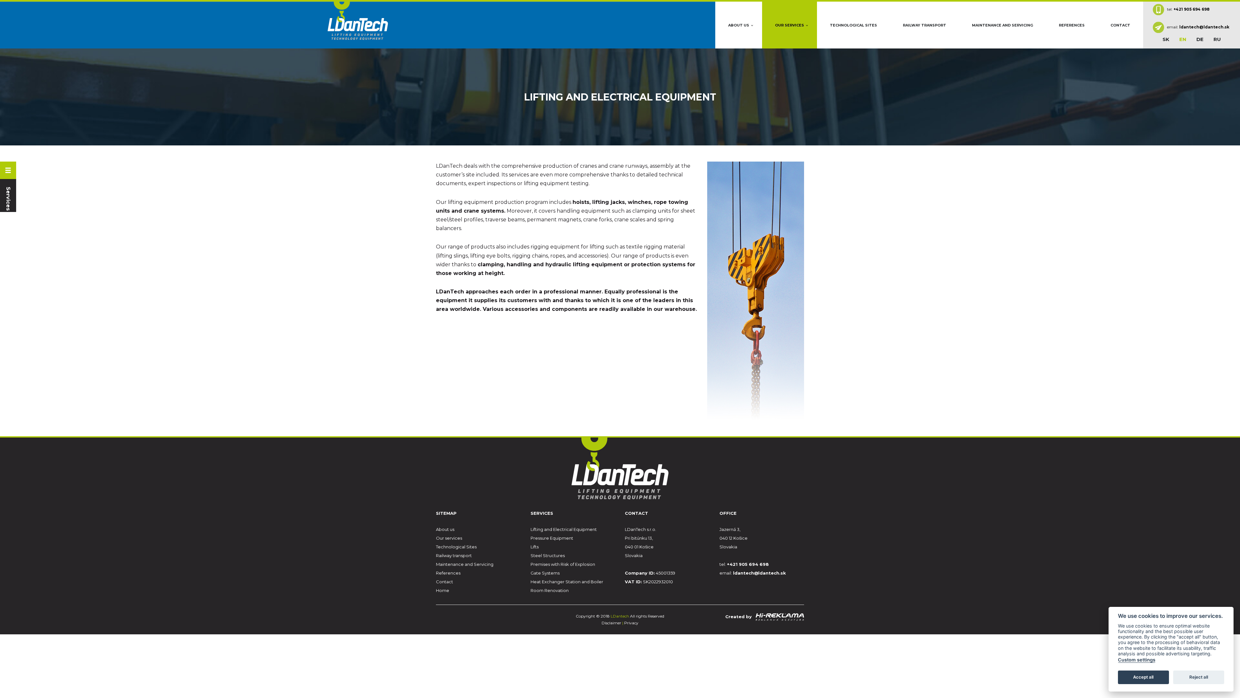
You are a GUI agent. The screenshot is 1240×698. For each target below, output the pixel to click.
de (1200, 39)
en (1182, 39)
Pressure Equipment (552, 538)
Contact (1120, 25)
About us (738, 25)
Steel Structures (548, 555)
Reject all (1198, 677)
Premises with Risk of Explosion (563, 564)
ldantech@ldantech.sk (1204, 27)
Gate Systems (545, 573)
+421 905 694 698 (1191, 8)
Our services (789, 25)
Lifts (535, 546)
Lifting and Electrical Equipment (564, 529)
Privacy (631, 622)
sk (1165, 39)
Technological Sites (853, 25)
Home (442, 590)
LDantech (620, 616)
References (1072, 25)
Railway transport (924, 25)
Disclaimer (611, 622)
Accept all (1143, 677)
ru (1217, 39)
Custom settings (1136, 660)
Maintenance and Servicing (1002, 25)
